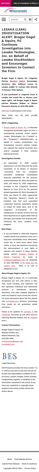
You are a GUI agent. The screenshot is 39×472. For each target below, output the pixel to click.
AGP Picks (5, 3)
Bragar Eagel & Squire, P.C (15, 127)
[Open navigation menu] (4, 19)
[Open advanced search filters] (30, 19)
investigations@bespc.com (14, 260)
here (8, 111)
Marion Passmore (12, 257)
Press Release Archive (23, 459)
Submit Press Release (10, 464)
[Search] (25, 19)
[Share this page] (35, 19)
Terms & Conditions (29, 464)
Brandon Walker (26, 254)
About (9, 459)
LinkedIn (27, 312)
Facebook (6, 315)
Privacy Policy (30, 468)
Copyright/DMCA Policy (12, 468)
